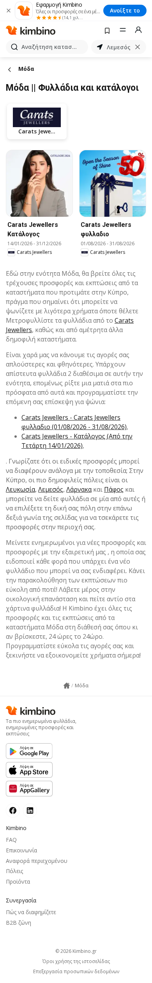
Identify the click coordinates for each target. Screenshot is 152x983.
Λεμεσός (50, 489)
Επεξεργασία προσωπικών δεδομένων (76, 972)
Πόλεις (14, 871)
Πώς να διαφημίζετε (31, 912)
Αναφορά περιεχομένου (36, 860)
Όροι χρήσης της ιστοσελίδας (76, 961)
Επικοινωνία (21, 850)
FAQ (11, 839)
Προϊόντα (18, 881)
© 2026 (76, 951)
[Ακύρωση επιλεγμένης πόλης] (137, 47)
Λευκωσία (20, 489)
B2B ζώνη (18, 922)
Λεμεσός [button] (119, 47)
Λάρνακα (79, 489)
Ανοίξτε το (125, 10)
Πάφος (114, 489)
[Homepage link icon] (67, 686)
